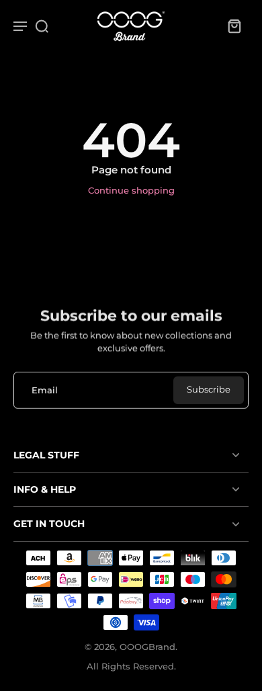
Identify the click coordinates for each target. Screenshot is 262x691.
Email (45, 390)
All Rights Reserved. (131, 666)
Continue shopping (131, 191)
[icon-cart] (234, 25)
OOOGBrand (147, 647)
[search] (41, 25)
